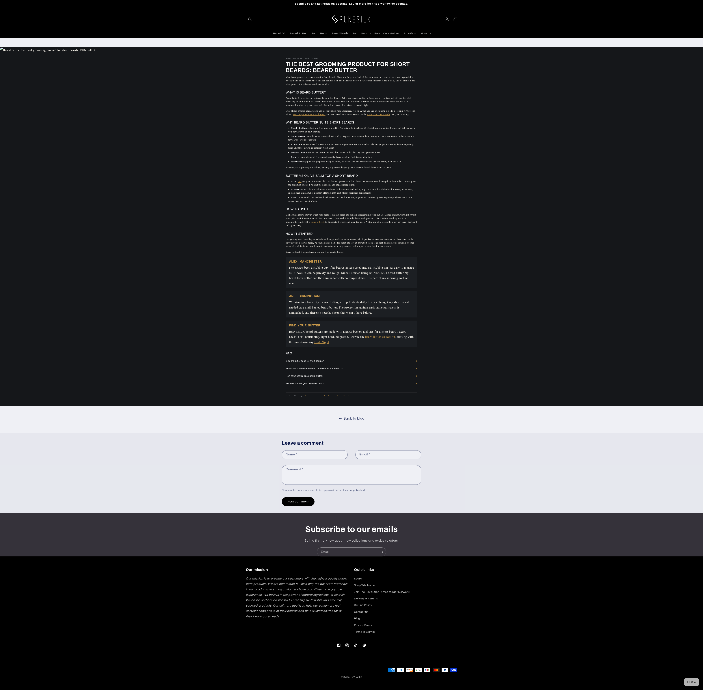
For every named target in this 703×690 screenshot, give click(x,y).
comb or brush (318, 221)
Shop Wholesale (364, 585)
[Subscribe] (381, 551)
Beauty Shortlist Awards (378, 114)
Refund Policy (363, 605)
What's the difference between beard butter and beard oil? (315, 368)
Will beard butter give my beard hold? (305, 383)
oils (300, 181)
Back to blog (353, 418)
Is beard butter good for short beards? (305, 361)
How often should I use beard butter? (304, 376)
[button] (250, 19)
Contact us (361, 612)
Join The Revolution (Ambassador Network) (382, 592)
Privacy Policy (363, 625)
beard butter (311, 396)
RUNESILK (356, 677)
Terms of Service (364, 632)
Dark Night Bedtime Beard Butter (309, 114)
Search (358, 578)
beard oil (324, 396)
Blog (357, 618)
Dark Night (321, 342)
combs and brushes (343, 396)
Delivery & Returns (366, 598)
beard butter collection (380, 336)
